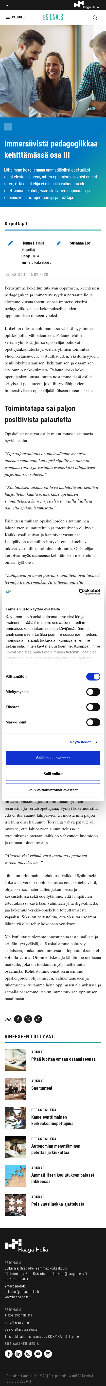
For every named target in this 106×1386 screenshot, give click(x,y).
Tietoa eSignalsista (18, 1315)
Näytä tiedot (80, 742)
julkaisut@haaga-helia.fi (22, 1292)
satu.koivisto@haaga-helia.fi (66, 1274)
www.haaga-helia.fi (18, 1297)
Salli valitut (53, 774)
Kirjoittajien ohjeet (17, 1322)
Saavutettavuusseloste (21, 1329)
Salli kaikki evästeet (53, 758)
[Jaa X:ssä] (28, 1019)
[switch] (93, 692)
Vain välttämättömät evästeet (53, 790)
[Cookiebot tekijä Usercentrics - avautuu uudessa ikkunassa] (78, 592)
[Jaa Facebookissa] (18, 1019)
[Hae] (95, 17)
